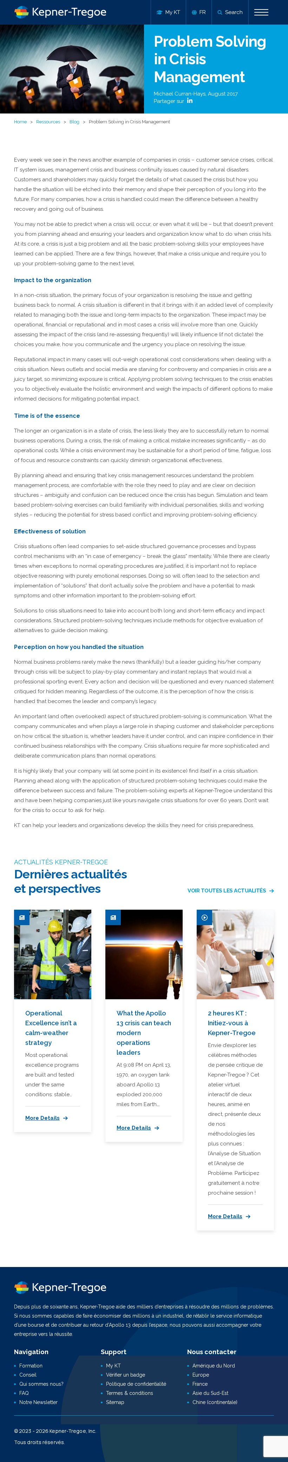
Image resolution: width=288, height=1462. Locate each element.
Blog (74, 121)
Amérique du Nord (213, 1366)
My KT (113, 1366)
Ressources (48, 121)
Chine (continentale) (214, 1402)
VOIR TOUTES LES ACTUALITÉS (227, 891)
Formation (30, 1366)
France (200, 1384)
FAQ (24, 1393)
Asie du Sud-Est (210, 1393)
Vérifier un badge (125, 1375)
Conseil (28, 1375)
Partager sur (169, 101)
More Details (42, 1118)
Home (20, 121)
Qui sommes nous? (41, 1384)
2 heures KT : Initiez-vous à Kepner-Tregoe (232, 1023)
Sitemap (115, 1402)
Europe (200, 1375)
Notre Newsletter (38, 1402)
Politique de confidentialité (136, 1384)
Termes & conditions (129, 1393)
